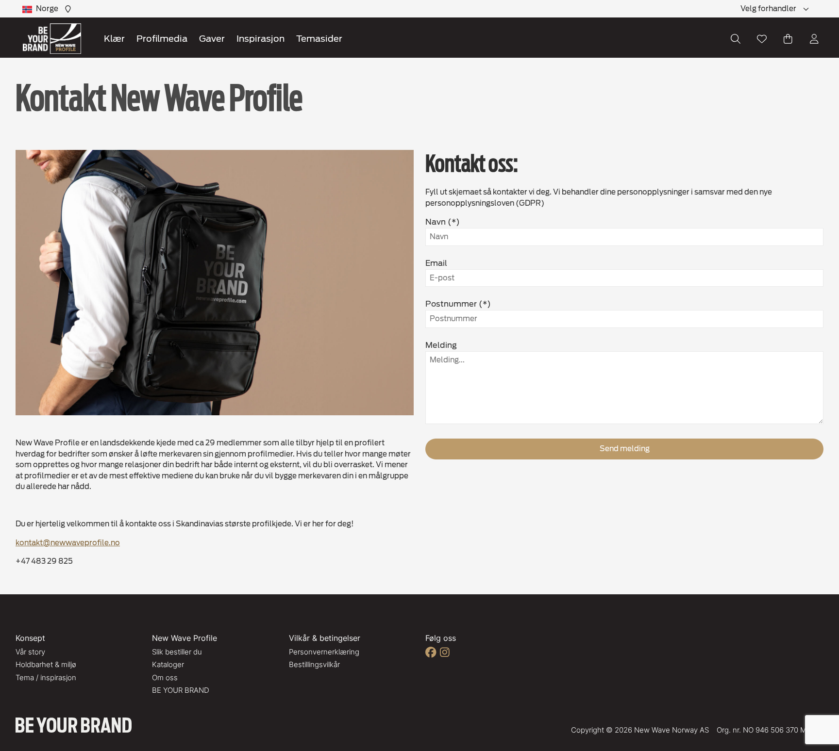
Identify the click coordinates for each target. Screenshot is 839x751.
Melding (441, 345)
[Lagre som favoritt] (762, 39)
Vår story (30, 651)
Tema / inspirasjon (46, 677)
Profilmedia (161, 38)
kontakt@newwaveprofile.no (68, 543)
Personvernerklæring (324, 651)
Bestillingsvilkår (314, 664)
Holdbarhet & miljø (46, 664)
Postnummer (451, 304)
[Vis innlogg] (814, 39)
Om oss (165, 677)
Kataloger (168, 664)
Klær (114, 38)
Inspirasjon (260, 38)
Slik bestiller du (177, 651)
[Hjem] (52, 38)
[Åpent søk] (735, 39)
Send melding (625, 448)
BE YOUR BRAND (180, 690)
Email (436, 263)
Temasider (319, 38)
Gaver (212, 38)
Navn (435, 222)
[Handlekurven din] (788, 39)
